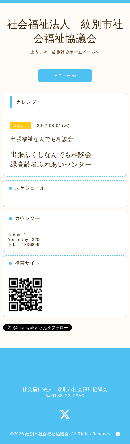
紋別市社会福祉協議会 (47, 433)
